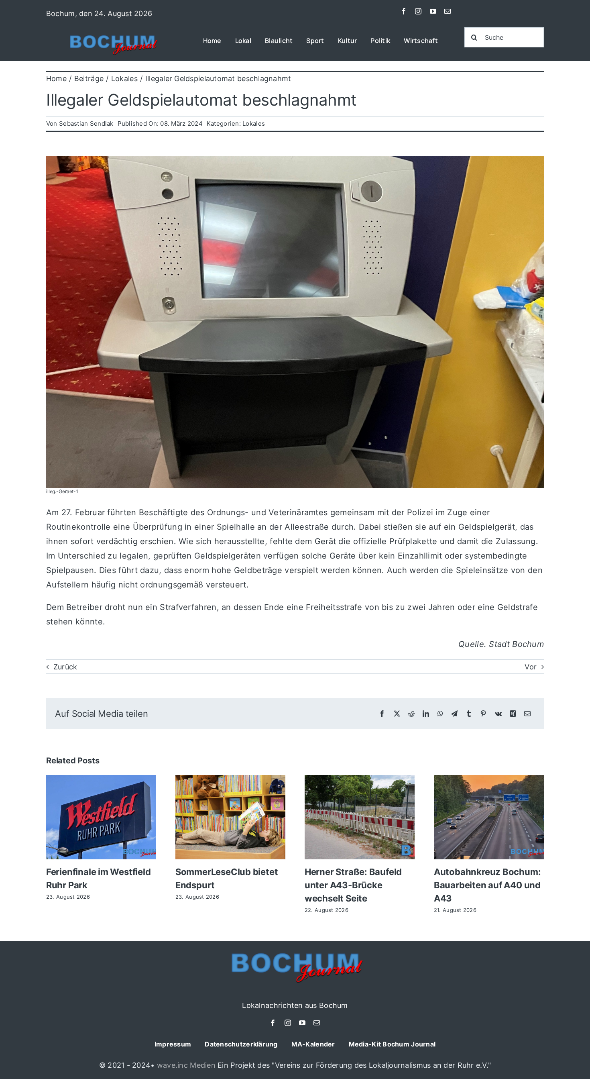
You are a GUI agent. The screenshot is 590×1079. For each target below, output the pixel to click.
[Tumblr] (469, 714)
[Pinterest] (483, 714)
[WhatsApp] (440, 714)
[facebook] (404, 11)
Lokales (253, 123)
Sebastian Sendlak (86, 123)
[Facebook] (382, 714)
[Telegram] (454, 714)
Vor (531, 667)
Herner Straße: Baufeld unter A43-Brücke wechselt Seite (353, 885)
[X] (397, 714)
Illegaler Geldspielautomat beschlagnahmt (201, 100)
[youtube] (433, 11)
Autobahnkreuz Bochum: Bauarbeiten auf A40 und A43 (487, 885)
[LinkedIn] (426, 714)
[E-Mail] (527, 714)
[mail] (447, 11)
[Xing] (513, 714)
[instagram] (418, 11)
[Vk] (498, 714)
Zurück (65, 667)
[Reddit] (411, 714)
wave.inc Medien (186, 1065)
